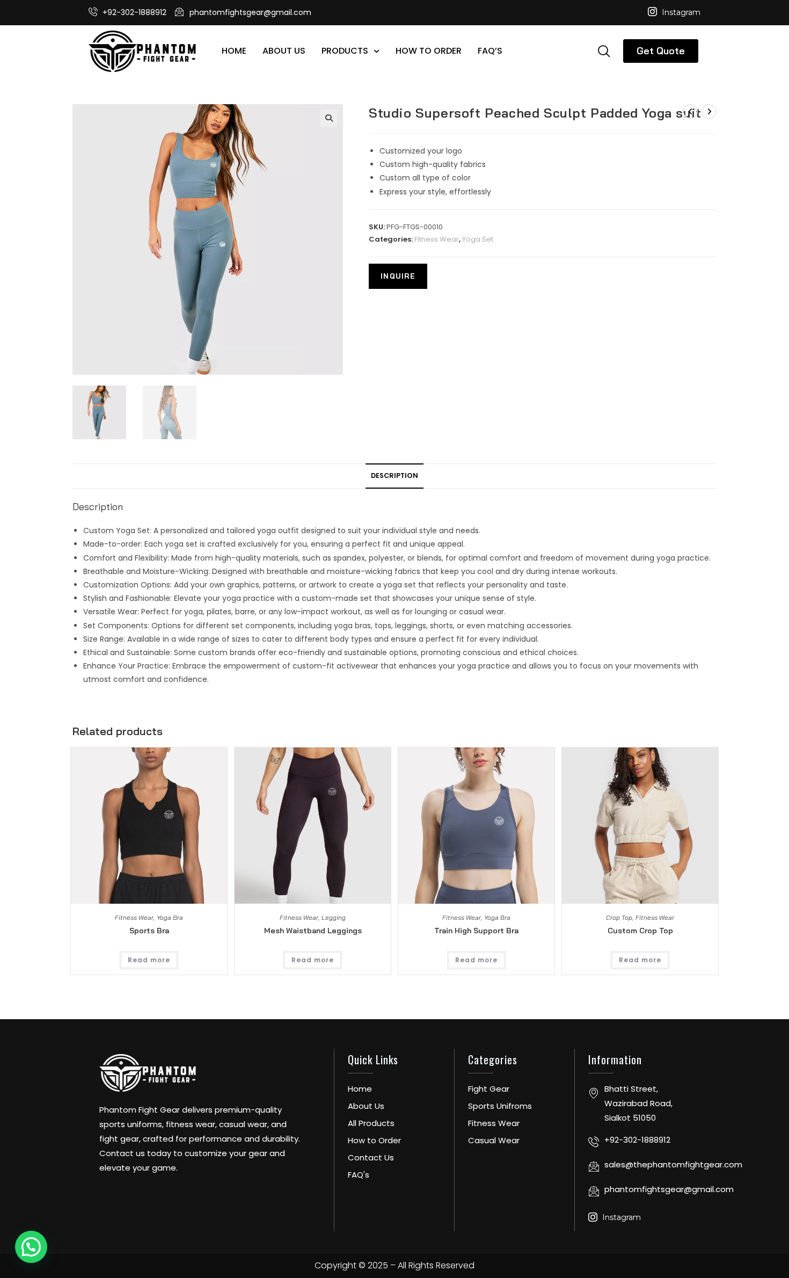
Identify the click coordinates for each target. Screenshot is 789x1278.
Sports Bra (149, 930)
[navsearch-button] (604, 50)
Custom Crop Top (640, 930)
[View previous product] (690, 111)
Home (234, 51)
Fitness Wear (436, 239)
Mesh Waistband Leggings (313, 930)
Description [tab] (394, 475)
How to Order (429, 51)
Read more (149, 959)
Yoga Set (477, 239)
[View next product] (709, 111)
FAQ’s (490, 51)
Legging (334, 917)
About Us (283, 51)
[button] (329, 118)
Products (345, 51)
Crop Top (619, 917)
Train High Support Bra (476, 930)
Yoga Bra (170, 917)
